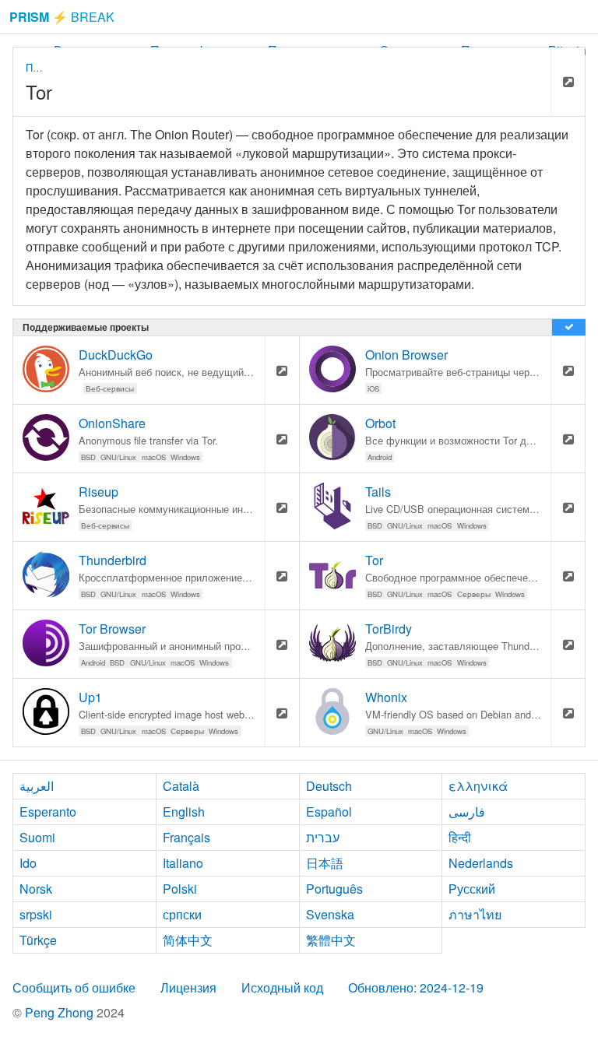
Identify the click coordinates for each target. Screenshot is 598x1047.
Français (186, 837)
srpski (35, 914)
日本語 (324, 863)
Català (181, 786)
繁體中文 (331, 940)
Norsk (35, 889)
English (184, 811)
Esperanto (47, 811)
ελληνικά (478, 786)
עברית (322, 837)
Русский (471, 889)
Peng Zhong (61, 1012)
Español (329, 811)
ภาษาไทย (474, 914)
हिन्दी (459, 837)
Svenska (330, 914)
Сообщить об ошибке (73, 987)
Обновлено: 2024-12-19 (416, 987)
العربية (36, 786)
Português (334, 889)
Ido (28, 863)
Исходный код (282, 987)
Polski (180, 889)
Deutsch (329, 786)
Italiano (183, 863)
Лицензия (188, 987)
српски (182, 914)
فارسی (466, 811)
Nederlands (480, 863)
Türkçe (38, 940)
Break (61, 17)
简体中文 (188, 940)
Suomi (37, 837)
